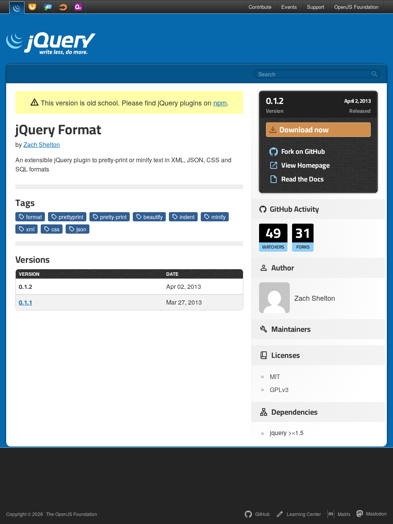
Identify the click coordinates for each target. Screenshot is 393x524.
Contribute (260, 6)
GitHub (262, 514)
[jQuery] (17, 8)
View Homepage (305, 165)
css (55, 229)
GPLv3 (279, 389)
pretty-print (113, 217)
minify (218, 217)
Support (315, 6)
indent (187, 217)
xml (30, 229)
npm (220, 102)
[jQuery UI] (32, 6)
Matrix (344, 514)
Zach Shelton (41, 144)
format (34, 217)
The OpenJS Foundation (71, 514)
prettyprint (71, 217)
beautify (153, 217)
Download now (304, 129)
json (81, 229)
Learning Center (304, 514)
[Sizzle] (63, 6)
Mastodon (376, 513)
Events (289, 6)
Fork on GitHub (303, 151)
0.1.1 (25, 302)
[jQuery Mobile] (47, 6)
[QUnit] (78, 6)
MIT (275, 376)
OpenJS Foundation (356, 6)
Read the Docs (302, 179)
